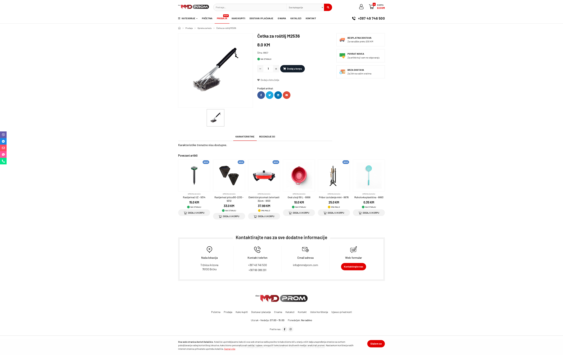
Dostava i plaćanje (261, 18)
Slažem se (376, 343)
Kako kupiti (238, 18)
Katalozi (295, 18)
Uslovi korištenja (319, 311)
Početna (207, 18)
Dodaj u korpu (294, 68)
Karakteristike (245, 136)
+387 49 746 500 (371, 18)
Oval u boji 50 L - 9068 (299, 197)
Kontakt (311, 18)
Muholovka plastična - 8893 (368, 197)
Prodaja (222, 17)
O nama (282, 18)
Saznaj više (229, 348)
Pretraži (328, 7)
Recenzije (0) (267, 136)
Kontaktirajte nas (353, 266)
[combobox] (305, 7)
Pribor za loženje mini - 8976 (334, 197)
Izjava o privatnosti (341, 311)
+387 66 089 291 (257, 270)
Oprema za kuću (204, 28)
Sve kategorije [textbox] (296, 7)
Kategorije (189, 18)
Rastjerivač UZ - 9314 (194, 197)
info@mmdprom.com (305, 265)
